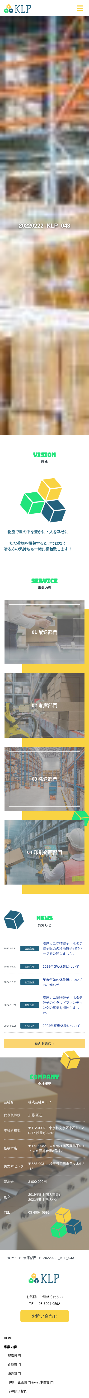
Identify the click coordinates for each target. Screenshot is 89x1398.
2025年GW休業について (61, 966)
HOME (9, 1338)
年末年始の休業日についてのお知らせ (63, 982)
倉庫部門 (14, 1364)
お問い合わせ (44, 1316)
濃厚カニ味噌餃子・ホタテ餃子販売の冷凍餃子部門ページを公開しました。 (63, 948)
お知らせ (29, 948)
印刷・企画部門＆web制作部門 (31, 1382)
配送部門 (14, 1356)
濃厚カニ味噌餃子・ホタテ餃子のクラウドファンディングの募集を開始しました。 (63, 1005)
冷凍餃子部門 (18, 1391)
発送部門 (14, 1373)
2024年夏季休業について (61, 1026)
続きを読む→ (45, 1043)
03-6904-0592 (39, 1212)
